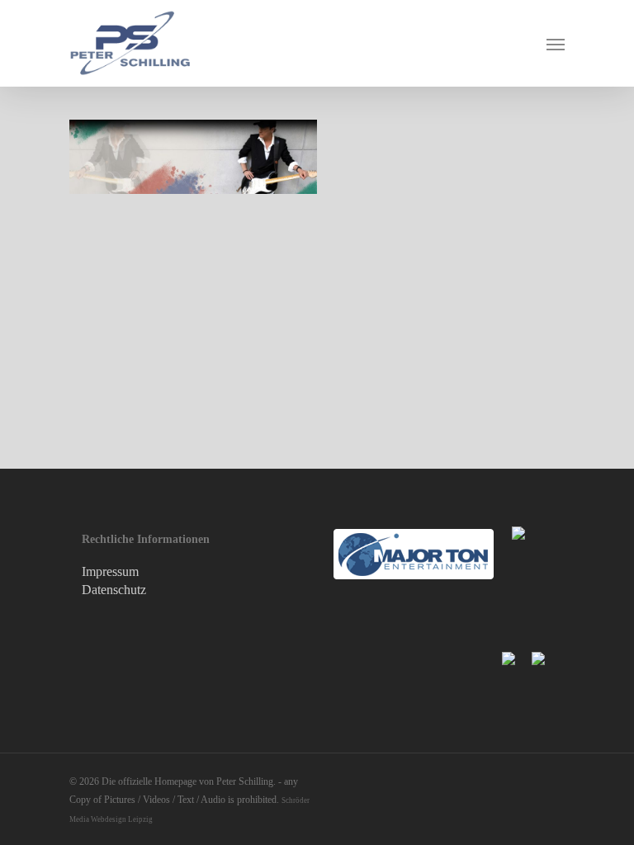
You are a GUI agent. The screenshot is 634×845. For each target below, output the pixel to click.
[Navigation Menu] (555, 43)
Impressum (110, 571)
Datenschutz (114, 590)
